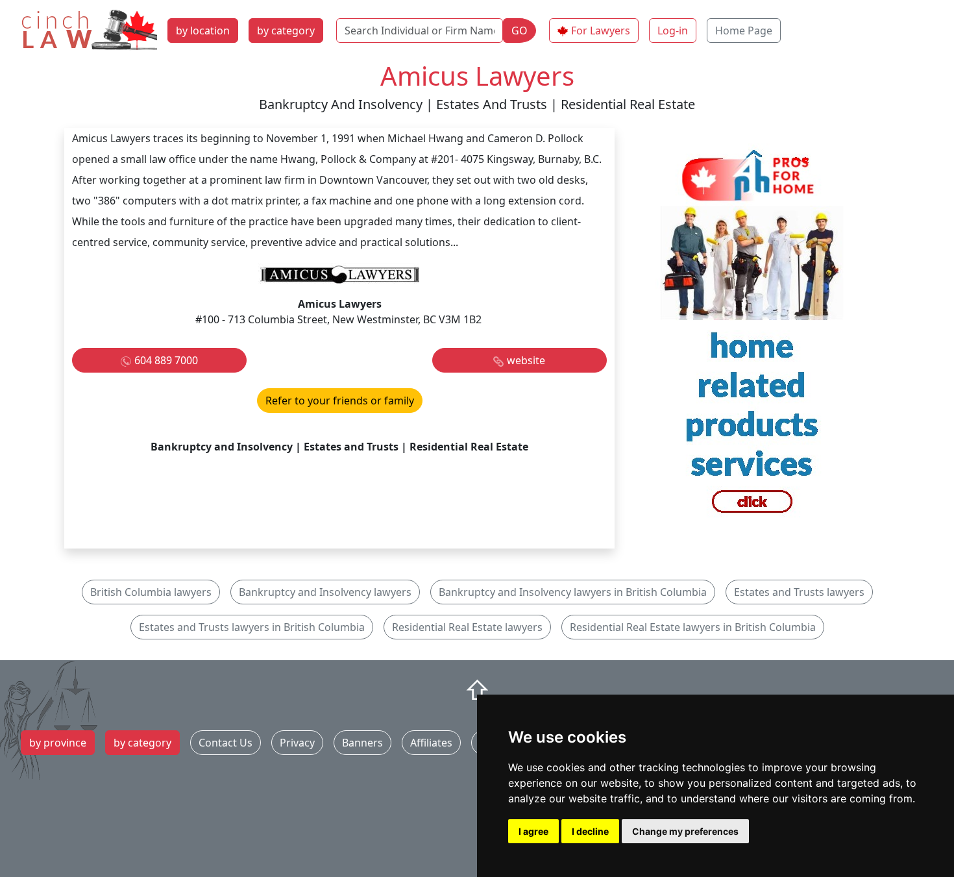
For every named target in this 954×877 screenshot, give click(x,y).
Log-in (672, 30)
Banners (362, 742)
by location (203, 30)
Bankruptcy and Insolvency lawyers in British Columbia (573, 592)
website (526, 360)
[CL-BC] (752, 337)
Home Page (743, 30)
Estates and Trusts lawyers (799, 592)
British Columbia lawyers (151, 592)
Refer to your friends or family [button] (339, 400)
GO (519, 30)
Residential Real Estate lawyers (467, 627)
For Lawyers (600, 30)
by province (57, 742)
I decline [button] (590, 831)
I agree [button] (533, 831)
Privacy (297, 742)
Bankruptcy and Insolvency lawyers (325, 592)
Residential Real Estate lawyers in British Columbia (693, 627)
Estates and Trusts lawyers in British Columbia (252, 627)
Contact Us (225, 742)
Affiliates (431, 742)
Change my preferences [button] (685, 831)
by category (286, 30)
